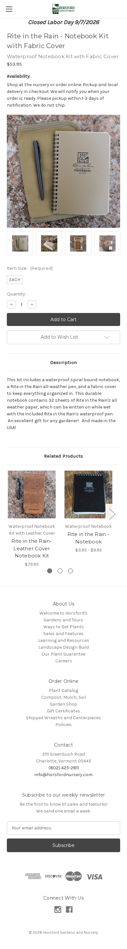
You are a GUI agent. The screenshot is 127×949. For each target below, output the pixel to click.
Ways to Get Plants (63, 627)
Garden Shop (63, 704)
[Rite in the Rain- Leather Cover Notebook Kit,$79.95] (32, 494)
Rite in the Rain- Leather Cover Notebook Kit (31, 548)
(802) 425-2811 (64, 768)
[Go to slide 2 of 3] (60, 570)
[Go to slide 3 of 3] (70, 570)
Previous (8, 514)
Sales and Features (63, 633)
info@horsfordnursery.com (63, 774)
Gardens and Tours (63, 620)
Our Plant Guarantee (63, 654)
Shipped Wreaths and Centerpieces (63, 718)
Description (63, 362)
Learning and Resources (63, 640)
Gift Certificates (63, 711)
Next (112, 514)
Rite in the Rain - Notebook (88, 538)
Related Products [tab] (63, 456)
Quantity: (16, 293)
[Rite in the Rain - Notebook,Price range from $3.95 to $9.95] (88, 494)
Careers (63, 661)
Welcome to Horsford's (63, 613)
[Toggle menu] (9, 9)
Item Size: (30, 268)
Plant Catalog (63, 690)
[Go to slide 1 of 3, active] (49, 570)
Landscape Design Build (63, 647)
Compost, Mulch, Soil (63, 697)
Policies (63, 724)
